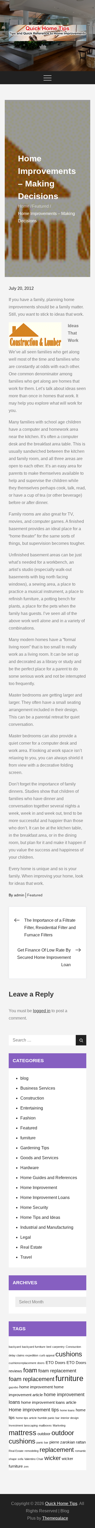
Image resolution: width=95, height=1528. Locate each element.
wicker (52, 1458)
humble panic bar (49, 1417)
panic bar (42, 1442)
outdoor (43, 1434)
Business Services (37, 1088)
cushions (68, 1354)
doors (41, 1363)
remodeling (32, 1450)
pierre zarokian (62, 1442)
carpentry (58, 1346)
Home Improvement (38, 1187)
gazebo (13, 1387)
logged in (41, 1011)
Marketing (59, 1425)
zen (26, 1466)
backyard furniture (33, 1346)
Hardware (29, 1167)
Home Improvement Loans (45, 1197)
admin (19, 895)
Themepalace (55, 1518)
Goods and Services (39, 1158)
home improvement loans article (48, 1402)
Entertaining (31, 1108)
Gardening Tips (34, 1148)
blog (24, 1078)
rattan (81, 1442)
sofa (20, 1459)
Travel (26, 1257)
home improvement (36, 1387)
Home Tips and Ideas (40, 1217)
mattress (22, 1433)
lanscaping (31, 1425)
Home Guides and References (48, 1177)
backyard (15, 1346)
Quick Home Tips (61, 1503)
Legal (25, 1237)
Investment (16, 1425)
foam (30, 1370)
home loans (67, 1410)
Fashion (28, 1118)
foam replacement (57, 1370)
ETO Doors (55, 1363)
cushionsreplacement (22, 1363)
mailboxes (45, 1425)
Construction (32, 1098)
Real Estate (31, 1247)
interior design (70, 1417)
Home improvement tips (34, 1409)
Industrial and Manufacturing (46, 1227)
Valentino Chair (33, 1459)
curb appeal (46, 1355)
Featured (34, 895)
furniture (28, 1138)
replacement (57, 1449)
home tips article (26, 1417)
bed (48, 1346)
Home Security (34, 1207)
